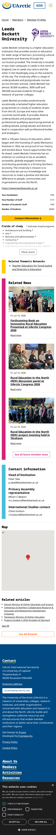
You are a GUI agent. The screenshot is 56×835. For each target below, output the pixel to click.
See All (5, 626)
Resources (11, 778)
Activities (12, 772)
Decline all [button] (41, 822)
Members (17, 19)
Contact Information (27, 218)
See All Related (28, 634)
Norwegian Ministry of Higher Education (24, 617)
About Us (9, 761)
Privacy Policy (10, 742)
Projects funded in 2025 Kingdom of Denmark (27, 620)
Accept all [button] (14, 822)
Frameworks (25, 736)
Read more (15, 335)
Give (39, 5)
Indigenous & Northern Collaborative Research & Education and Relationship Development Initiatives (28, 610)
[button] (28, 830)
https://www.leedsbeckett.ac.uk (19, 188)
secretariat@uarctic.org (17, 690)
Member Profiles (36, 19)
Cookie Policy (9, 748)
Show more (28, 252)
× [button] (53, 785)
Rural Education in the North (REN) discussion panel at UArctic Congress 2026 (29, 381)
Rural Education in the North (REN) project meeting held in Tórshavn (30, 435)
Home (5, 19)
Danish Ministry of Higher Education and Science (28, 604)
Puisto (22, 732)
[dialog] (28, 808)
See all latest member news (31, 454)
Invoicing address (12, 684)
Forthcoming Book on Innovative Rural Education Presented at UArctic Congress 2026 (30, 325)
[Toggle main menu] (51, 5)
